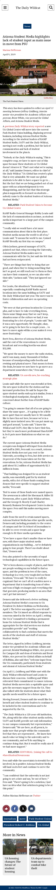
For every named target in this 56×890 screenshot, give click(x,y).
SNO (39, 888)
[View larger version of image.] (28, 77)
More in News (14, 835)
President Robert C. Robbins (19, 825)
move (22, 818)
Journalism (10, 818)
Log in (45, 888)
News (27, 26)
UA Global (43, 825)
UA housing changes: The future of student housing (13, 865)
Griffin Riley (48, 98)
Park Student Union (40, 818)
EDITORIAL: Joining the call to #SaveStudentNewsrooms (27, 753)
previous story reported (24, 126)
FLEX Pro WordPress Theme (25, 888)
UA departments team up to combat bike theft (41, 863)
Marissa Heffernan (12, 50)
